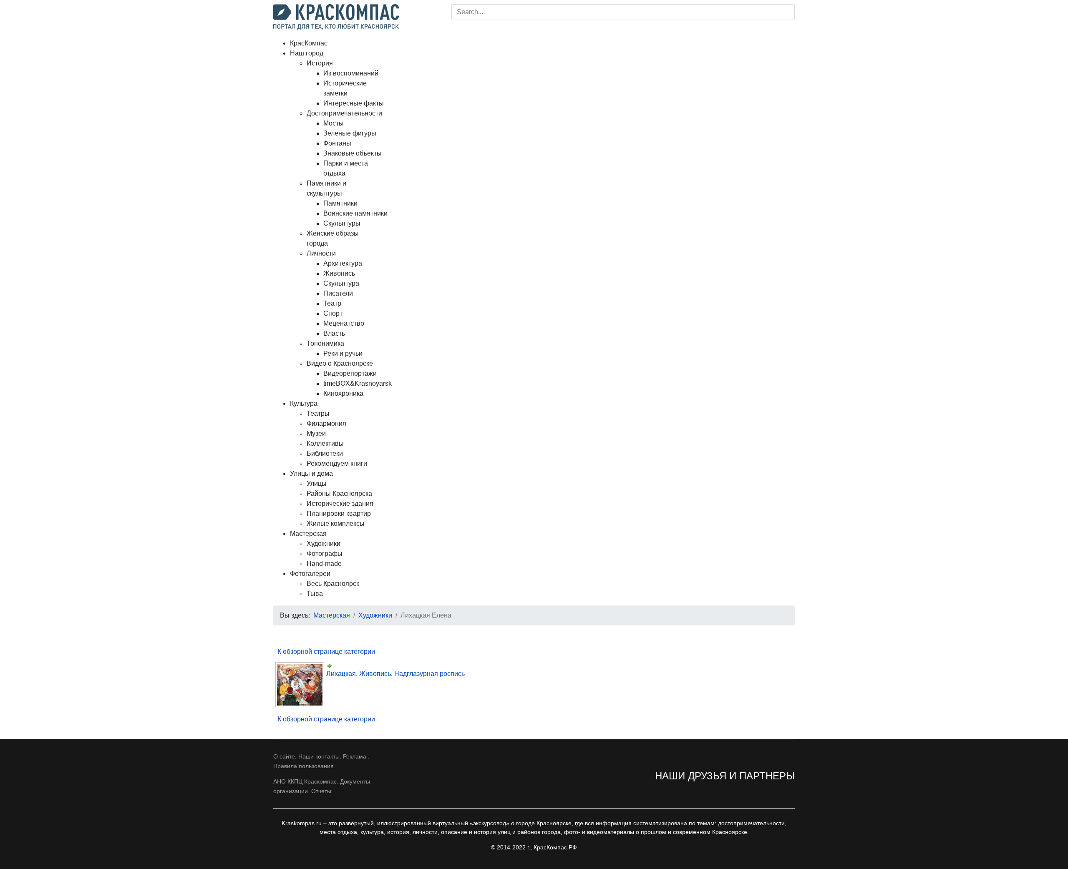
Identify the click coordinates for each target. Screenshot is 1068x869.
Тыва (315, 593)
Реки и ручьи (343, 353)
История (320, 63)
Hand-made (324, 563)
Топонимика (325, 343)
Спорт (333, 313)
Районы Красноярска (339, 493)
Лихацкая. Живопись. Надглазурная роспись (395, 673)
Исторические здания (340, 503)
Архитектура (342, 263)
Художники (323, 543)
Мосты (333, 123)
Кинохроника (343, 393)
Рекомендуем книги (337, 463)
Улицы (317, 483)
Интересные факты (353, 103)
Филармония (326, 423)
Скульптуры (341, 223)
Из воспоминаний (350, 73)
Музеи (316, 433)
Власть (334, 333)
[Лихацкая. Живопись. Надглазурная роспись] (300, 684)
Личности (321, 253)
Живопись (339, 273)
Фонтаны (337, 143)
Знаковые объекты (352, 153)
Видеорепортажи (350, 373)
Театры (318, 413)
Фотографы (325, 553)
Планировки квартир (339, 513)
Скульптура (341, 283)
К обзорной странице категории (326, 651)
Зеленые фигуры (349, 133)
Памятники (340, 203)
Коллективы (325, 443)
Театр (332, 303)
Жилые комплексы (336, 523)
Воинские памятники (355, 213)
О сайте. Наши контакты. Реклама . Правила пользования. (321, 761)
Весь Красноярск (333, 583)
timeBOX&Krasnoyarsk (357, 383)
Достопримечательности (344, 113)
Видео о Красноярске (340, 363)
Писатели (338, 293)
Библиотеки (325, 453)
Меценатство (343, 323)
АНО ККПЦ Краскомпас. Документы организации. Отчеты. (321, 786)
